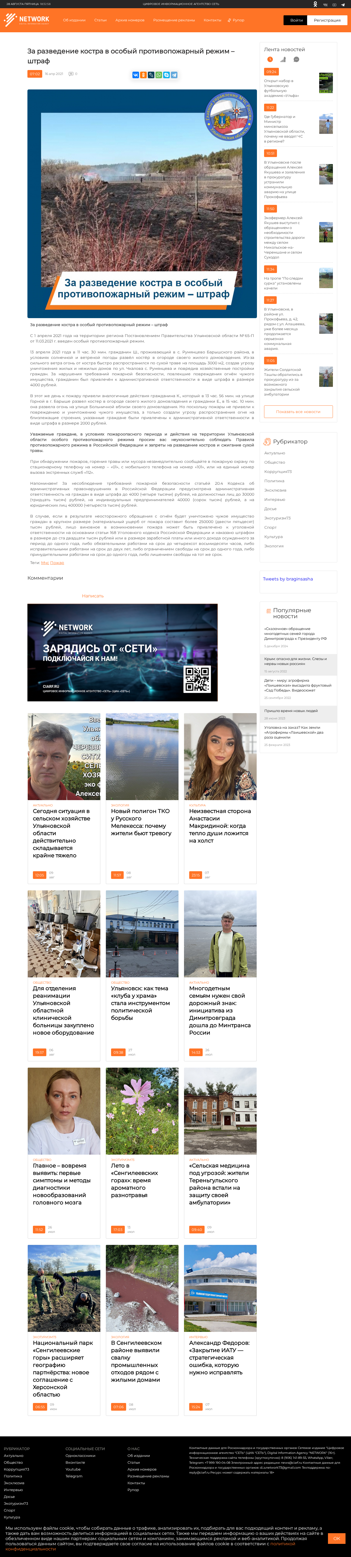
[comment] (296, 59)
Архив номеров (142, 1469)
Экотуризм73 (277, 518)
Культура (273, 536)
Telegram (74, 1476)
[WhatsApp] (158, 75)
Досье (270, 508)
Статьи (134, 1462)
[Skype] (166, 75)
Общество (274, 462)
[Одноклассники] (315, 4)
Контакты (212, 20)
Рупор (238, 20)
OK (336, 1538)
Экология (274, 546)
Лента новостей (284, 50)
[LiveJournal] (151, 75)
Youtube (73, 1469)
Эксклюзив (275, 490)
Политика (274, 480)
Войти (296, 20)
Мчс (45, 562)
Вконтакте (75, 1462)
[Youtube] (334, 4)
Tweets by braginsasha (288, 579)
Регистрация (327, 20)
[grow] (283, 59)
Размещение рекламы (174, 20)
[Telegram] (343, 4)
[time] (270, 59)
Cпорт (270, 527)
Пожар (57, 562)
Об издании (74, 20)
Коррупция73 (278, 471)
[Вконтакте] (325, 4)
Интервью (274, 499)
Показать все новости (298, 411)
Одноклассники (80, 1455)
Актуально (274, 453)
